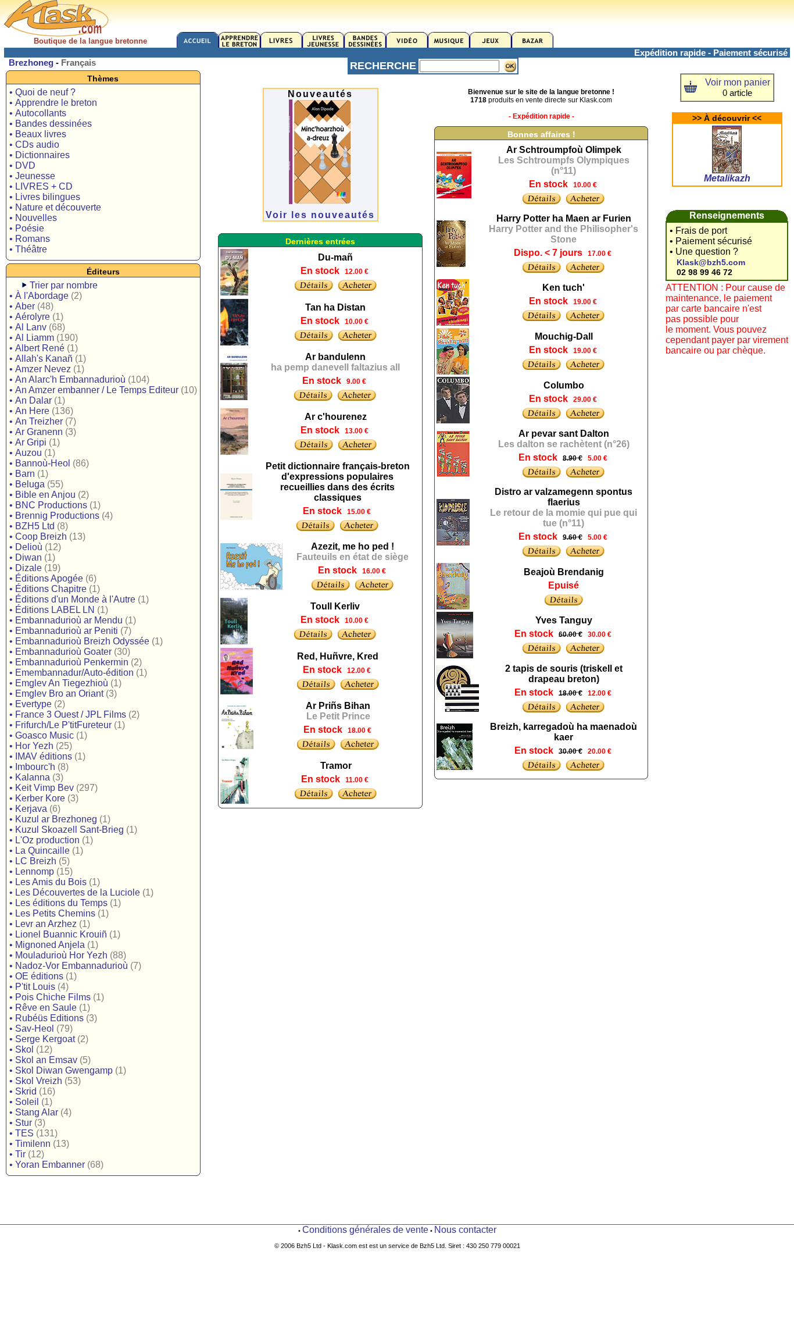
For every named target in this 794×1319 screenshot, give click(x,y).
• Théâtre (28, 249)
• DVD (22, 165)
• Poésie (26, 228)
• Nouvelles (33, 218)
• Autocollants (37, 113)
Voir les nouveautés (320, 215)
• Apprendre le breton (53, 103)
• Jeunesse (32, 176)
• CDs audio (34, 144)
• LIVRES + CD (41, 186)
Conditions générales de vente (365, 1230)
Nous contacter (465, 1230)
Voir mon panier (737, 82)
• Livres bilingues (44, 197)
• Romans (29, 239)
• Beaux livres (37, 134)
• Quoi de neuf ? (42, 92)
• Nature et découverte (55, 207)
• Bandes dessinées (50, 124)
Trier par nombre (64, 285)
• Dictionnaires (39, 155)
